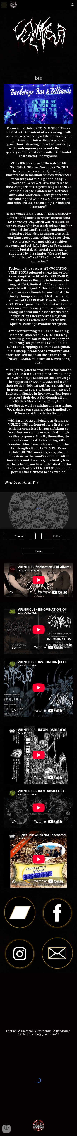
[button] (4, 5)
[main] (38, 78)
